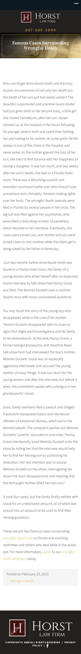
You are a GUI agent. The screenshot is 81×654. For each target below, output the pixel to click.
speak (46, 551)
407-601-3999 (40, 30)
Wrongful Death (21, 581)
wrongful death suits (18, 538)
